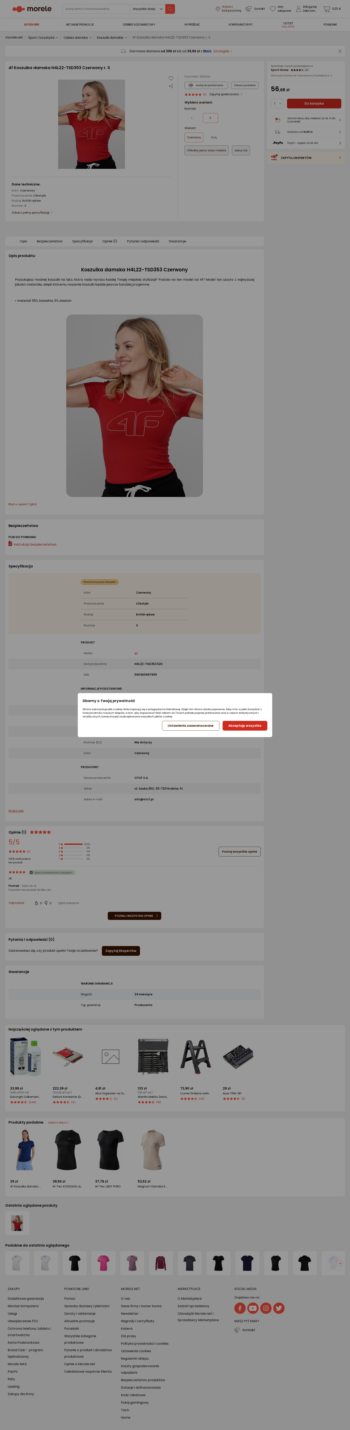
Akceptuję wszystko (244, 725)
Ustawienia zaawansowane (190, 725)
